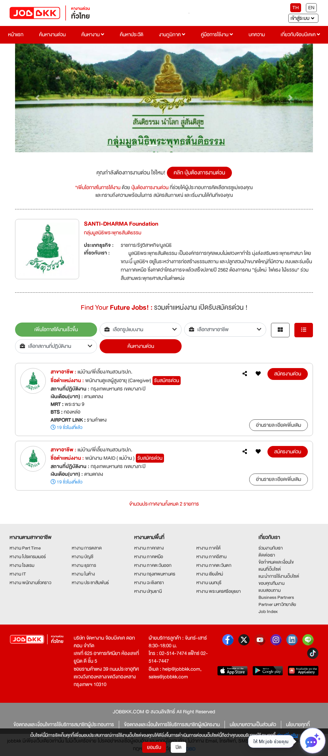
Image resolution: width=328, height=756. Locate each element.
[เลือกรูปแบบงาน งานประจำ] (141, 330)
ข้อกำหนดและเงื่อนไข (276, 562)
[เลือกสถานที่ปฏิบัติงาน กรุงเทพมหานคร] (56, 346)
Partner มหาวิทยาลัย (277, 604)
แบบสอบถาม (269, 590)
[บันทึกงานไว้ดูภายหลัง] (258, 374)
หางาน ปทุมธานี (148, 591)
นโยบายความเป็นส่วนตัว (253, 724)
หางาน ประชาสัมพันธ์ (90, 582)
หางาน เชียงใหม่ (209, 573)
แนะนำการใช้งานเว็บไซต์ (278, 576)
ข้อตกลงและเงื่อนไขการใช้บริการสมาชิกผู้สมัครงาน (172, 724)
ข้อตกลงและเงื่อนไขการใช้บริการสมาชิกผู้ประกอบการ (63, 724)
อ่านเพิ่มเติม (287, 735)
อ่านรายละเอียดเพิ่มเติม (278, 425)
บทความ (257, 34)
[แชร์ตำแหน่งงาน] (245, 374)
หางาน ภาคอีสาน (211, 556)
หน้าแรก (15, 34)
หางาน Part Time (25, 547)
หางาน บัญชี (82, 556)
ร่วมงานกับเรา (270, 547)
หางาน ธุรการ (84, 565)
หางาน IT (18, 573)
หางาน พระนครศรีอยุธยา (218, 591)
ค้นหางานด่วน (52, 34)
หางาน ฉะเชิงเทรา (149, 582)
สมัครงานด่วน (287, 374)
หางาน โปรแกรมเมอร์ (28, 556)
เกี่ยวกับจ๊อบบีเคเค (299, 34)
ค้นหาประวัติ (131, 34)
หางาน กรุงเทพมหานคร (154, 573)
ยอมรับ (154, 747)
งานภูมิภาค (170, 34)
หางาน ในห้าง (83, 573)
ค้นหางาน (91, 34)
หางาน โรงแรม (22, 565)
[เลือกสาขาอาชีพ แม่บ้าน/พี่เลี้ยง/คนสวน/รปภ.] (225, 330)
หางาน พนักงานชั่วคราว (30, 582)
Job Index (268, 611)
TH (295, 8)
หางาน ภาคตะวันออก (152, 565)
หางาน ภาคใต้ (208, 547)
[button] (37, 98)
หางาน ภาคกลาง (149, 547)
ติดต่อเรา (266, 555)
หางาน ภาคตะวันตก (213, 565)
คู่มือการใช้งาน (215, 34)
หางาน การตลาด (87, 547)
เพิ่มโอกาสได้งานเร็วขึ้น (56, 329)
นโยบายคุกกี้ (298, 724)
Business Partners (276, 597)
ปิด (178, 747)
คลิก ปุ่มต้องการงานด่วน (199, 172)
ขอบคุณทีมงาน (271, 583)
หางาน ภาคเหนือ (148, 556)
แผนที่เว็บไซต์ (269, 569)
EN (311, 8)
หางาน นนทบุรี (208, 582)
